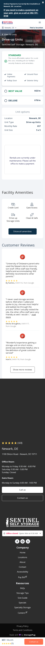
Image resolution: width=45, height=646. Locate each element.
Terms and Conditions (22, 630)
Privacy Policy (22, 626)
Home (22, 552)
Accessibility (22, 571)
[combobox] (22, 533)
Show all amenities (22, 231)
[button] (17, 541)
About (22, 562)
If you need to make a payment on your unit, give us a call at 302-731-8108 (21, 13)
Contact (22, 567)
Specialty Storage (22, 607)
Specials (22, 602)
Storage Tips (22, 593)
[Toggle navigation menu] (40, 22)
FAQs (22, 588)
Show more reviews (22, 369)
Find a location (36, 27)
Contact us (22, 498)
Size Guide (22, 597)
